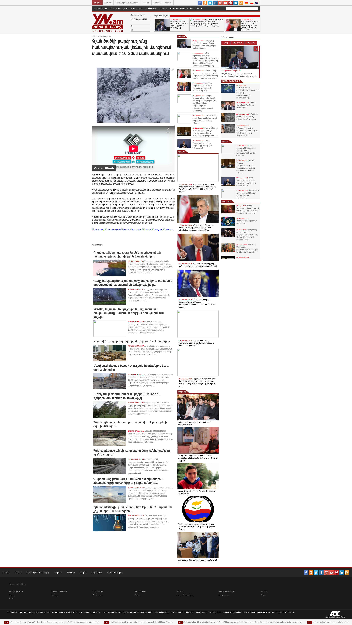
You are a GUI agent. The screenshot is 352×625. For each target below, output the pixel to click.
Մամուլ (225, 141)
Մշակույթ (226, 202)
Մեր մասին (97, 572)
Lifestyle (157, 3)
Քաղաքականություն (119, 8)
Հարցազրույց (223, 595)
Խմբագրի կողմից (161, 16)
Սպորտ (145, 3)
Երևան (108, 3)
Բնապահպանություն (179, 8)
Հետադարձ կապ (115, 572)
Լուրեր (97, 3)
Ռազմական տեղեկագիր (127, 3)
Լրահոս (181, 37)
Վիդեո (168, 3)
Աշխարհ (163, 8)
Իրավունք (194, 8)
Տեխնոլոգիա (98, 595)
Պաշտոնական (137, 8)
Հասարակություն (101, 8)
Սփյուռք (182, 392)
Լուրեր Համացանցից (231, 81)
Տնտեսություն (151, 8)
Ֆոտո (11, 598)
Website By (289, 612)
